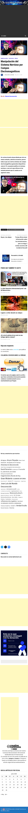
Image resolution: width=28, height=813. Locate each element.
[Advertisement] (14, 19)
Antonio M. (3, 462)
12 (17, 782)
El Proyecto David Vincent (7, 473)
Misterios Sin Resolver (5, 495)
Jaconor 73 (10, 481)
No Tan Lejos (17, 495)
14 (25, 782)
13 (21, 782)
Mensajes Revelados (5, 493)
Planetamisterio (15, 499)
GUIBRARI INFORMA (19, 479)
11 (14, 782)
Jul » (6, 794)
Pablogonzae (20, 497)
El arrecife (21, 469)
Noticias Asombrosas (6, 497)
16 (6, 784)
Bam (8, 810)
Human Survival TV (4, 481)
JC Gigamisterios (17, 481)
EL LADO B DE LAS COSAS (8, 472)
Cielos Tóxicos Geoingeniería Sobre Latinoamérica (11, 467)
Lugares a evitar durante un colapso (11, 313)
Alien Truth (22, 460)
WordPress (3, 810)
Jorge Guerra (23, 481)
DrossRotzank (15, 469)
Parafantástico (8, 499)
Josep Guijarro (3, 489)
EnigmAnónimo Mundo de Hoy (10, 476)
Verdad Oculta (21, 505)
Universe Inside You (5, 505)
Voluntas (11, 508)
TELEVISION (11, 58)
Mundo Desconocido (11, 96)
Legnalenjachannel (15, 491)
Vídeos (16, 58)
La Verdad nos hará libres (5, 491)
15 (2, 784)
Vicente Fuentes (5, 508)
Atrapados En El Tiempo (14, 462)
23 (6, 787)
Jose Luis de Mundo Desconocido (16, 229)
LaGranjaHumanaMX (11, 489)
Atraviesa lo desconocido (10, 465)
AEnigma (3, 460)
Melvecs (21, 491)
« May (2, 794)
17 (10, 784)
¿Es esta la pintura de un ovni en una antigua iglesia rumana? (12, 336)
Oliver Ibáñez (15, 497)
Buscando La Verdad (9, 74)
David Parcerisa (6, 469)
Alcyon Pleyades (12, 460)
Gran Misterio (6, 478)
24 (10, 787)
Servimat (20, 501)
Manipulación (4, 58)
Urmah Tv (13, 506)
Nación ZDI (11, 495)
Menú (4, 36)
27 (21, 787)
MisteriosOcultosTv (16, 493)
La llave (18, 489)
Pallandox (3, 499)
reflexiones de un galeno (9, 501)
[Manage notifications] (4, 809)
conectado (16, 349)
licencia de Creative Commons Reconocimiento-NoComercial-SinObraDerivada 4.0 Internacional (14, 752)
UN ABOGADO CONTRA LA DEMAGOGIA (11, 503)
